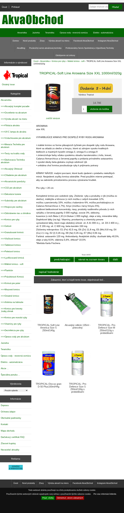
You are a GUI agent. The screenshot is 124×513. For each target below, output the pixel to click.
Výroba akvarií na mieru (59, 41)
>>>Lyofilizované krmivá (12, 258)
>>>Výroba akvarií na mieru (14, 119)
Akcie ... (5, 368)
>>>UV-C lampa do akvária (13, 132)
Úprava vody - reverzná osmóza (74, 33)
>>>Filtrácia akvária (10, 125)
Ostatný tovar (8, 84)
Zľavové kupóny (8, 443)
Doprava (5, 405)
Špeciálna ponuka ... (10, 375)
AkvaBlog (21, 48)
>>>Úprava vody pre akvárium (15, 336)
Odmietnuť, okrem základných (70, 498)
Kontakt (4, 424)
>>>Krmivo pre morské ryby (14, 317)
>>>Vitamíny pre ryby (11, 324)
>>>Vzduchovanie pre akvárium (16, 138)
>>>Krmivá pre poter (10, 283)
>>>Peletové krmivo (10, 251)
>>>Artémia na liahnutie (12, 302)
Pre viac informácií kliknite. (105, 494)
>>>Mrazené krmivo (10, 289)
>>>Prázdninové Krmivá (12, 277)
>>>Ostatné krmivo (10, 296)
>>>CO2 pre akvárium (11, 188)
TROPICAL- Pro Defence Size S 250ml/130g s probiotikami (77, 388)
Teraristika (49, 33)
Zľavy (42, 41)
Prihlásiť (15, 7)
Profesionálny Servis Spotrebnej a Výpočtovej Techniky (90, 48)
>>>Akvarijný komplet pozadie (15, 106)
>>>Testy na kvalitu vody (13, 153)
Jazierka (36, 33)
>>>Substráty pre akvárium (13, 200)
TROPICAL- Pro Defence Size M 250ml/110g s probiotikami (106, 329)
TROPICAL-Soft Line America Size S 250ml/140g (48, 328)
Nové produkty (29, 41)
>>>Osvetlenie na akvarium (14, 112)
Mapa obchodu (8, 431)
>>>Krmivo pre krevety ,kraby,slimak (11, 309)
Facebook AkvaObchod (83, 41)
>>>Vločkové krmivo (10, 238)
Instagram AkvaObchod (108, 41)
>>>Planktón (7, 270)
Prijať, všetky (48, 498)
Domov (16, 41)
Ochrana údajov (8, 411)
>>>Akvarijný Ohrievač (11, 169)
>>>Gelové (6, 226)
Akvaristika (45, 61)
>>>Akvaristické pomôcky (13, 181)
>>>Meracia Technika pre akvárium (13, 145)
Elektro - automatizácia (103, 33)
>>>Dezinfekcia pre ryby (12, 330)
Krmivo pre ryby (58, 61)
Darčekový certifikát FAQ (12, 437)
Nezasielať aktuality (10, 450)
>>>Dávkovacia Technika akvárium (13, 161)
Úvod (4, 7)
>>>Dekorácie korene (11, 194)
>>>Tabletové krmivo (11, 245)
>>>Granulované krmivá (12, 232)
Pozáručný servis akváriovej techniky (45, 48)
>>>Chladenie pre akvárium (14, 175)
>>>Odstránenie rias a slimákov (16, 213)
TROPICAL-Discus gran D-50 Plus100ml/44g (48, 385)
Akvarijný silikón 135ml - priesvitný (77, 326)
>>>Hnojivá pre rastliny (12, 207)
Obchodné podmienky (11, 418)
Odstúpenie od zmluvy (65, 55)
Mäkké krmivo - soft (75, 61)
